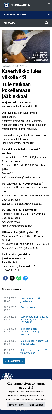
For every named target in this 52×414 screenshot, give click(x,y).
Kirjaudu (10, 22)
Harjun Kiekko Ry (27, 14)
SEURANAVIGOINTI (30, 4)
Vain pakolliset (36, 404)
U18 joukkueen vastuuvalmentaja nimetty (30, 331)
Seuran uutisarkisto (14, 361)
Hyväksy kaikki (16, 404)
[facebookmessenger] (25, 278)
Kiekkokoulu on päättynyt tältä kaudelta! (34, 342)
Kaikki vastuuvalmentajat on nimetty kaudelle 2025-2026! (34, 319)
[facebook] (5, 278)
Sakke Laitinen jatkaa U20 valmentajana (34, 351)
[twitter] (12, 278)
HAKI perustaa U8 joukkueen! (30, 300)
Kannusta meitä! (29, 307)
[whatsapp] (18, 278)
